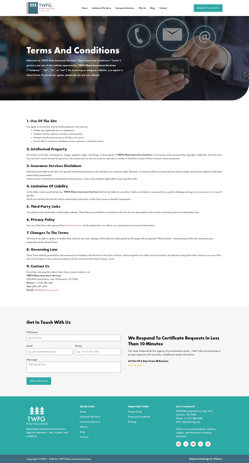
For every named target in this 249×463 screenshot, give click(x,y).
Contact (163, 8)
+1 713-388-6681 (193, 418)
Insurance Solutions (124, 8)
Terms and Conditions (139, 416)
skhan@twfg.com (191, 421)
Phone (78, 345)
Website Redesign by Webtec (205, 458)
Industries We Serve (101, 8)
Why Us (142, 8)
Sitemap (132, 421)
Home (84, 8)
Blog (152, 8)
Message (32, 359)
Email (29, 345)
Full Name (32, 332)
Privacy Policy (75, 225)
